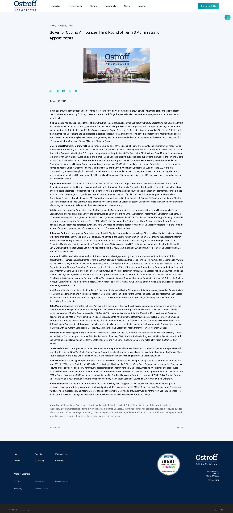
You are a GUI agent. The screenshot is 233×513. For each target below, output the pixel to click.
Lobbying (17, 481)
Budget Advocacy (62, 481)
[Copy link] (51, 91)
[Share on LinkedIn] (57, 91)
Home (16, 454)
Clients (93, 6)
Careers (141, 6)
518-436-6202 (213, 480)
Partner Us (208, 6)
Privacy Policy (219, 510)
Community (110, 6)
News (127, 6)
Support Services (41, 489)
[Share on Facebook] (63, 91)
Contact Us (60, 460)
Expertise (56, 6)
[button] (56, 6)
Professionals (75, 6)
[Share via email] (76, 91)
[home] (25, 6)
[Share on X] (69, 91)
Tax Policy (18, 489)
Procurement (40, 481)
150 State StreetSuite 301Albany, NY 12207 (212, 474)
